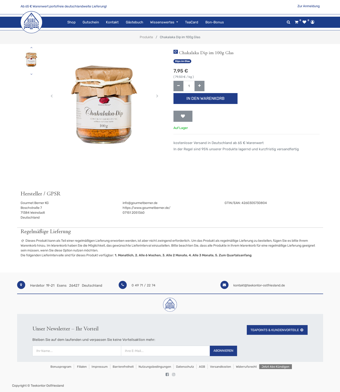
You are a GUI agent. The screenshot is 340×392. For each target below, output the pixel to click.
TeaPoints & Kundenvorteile (274, 330)
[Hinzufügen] (199, 86)
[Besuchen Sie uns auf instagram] (173, 375)
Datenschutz (185, 366)
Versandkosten (220, 366)
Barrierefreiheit (123, 366)
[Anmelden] (312, 22)
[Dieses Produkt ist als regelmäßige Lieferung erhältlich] (175, 52)
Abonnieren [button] (223, 351)
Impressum (100, 366)
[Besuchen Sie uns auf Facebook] (167, 375)
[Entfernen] (178, 86)
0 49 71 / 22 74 (143, 285)
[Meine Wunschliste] (304, 22)
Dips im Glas (182, 61)
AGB (202, 366)
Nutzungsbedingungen (155, 366)
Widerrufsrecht (246, 366)
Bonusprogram (60, 366)
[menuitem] (71, 22)
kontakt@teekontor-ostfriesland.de (259, 285)
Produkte (146, 37)
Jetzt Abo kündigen (275, 366)
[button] (51, 96)
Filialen (81, 366)
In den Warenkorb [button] (205, 98)
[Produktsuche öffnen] (288, 22)
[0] (296, 22)
